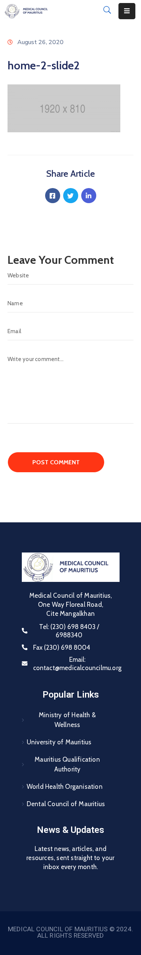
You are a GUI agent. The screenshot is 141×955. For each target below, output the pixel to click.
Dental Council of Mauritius (66, 804)
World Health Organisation (65, 786)
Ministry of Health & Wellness (67, 719)
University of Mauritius (59, 742)
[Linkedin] (88, 195)
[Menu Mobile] (126, 11)
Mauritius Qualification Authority (67, 764)
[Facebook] (52, 195)
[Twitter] (70, 195)
